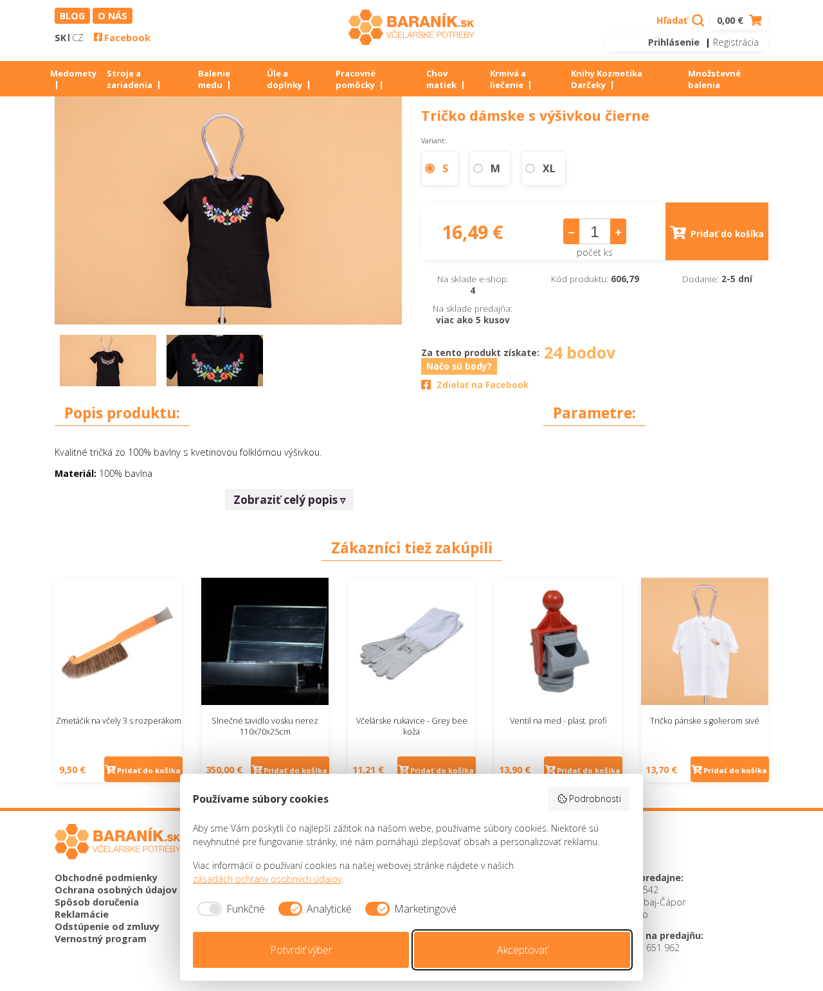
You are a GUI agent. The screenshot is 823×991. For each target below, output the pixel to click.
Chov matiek (441, 79)
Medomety (73, 73)
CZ (78, 37)
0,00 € (731, 20)
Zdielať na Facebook (483, 385)
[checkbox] (229, 908)
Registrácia (736, 42)
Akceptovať (522, 950)
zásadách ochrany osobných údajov (267, 879)
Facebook (127, 37)
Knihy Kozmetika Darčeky (606, 79)
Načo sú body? (459, 366)
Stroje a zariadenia (129, 79)
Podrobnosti (595, 798)
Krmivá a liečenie (508, 79)
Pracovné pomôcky (355, 79)
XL (549, 168)
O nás (112, 16)
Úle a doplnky (284, 79)
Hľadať (673, 20)
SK (60, 37)
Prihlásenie (674, 42)
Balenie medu (214, 79)
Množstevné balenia (714, 79)
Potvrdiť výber (301, 950)
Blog (72, 16)
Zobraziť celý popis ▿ (289, 499)
